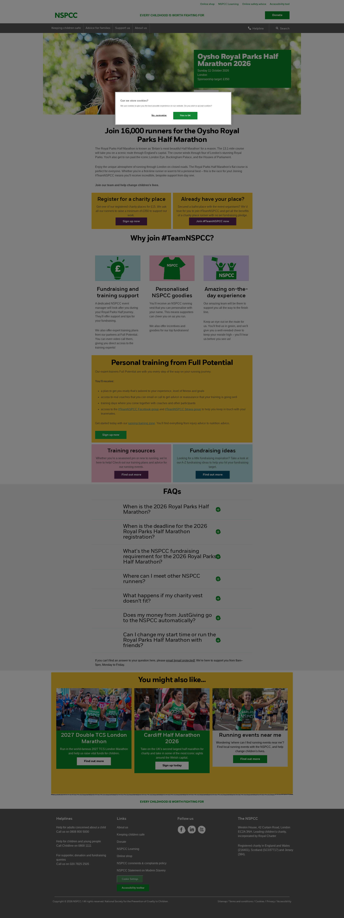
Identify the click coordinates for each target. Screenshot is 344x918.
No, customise (159, 115)
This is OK (185, 115)
